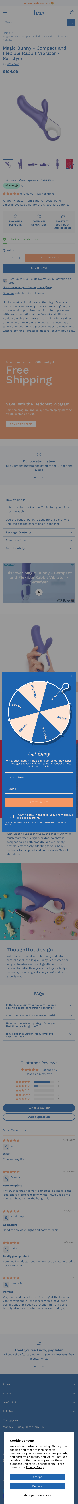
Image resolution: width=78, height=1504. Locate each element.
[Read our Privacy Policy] (70, 823)
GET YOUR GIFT (39, 802)
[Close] (71, 676)
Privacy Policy (35, 1467)
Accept (37, 1477)
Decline (37, 1486)
